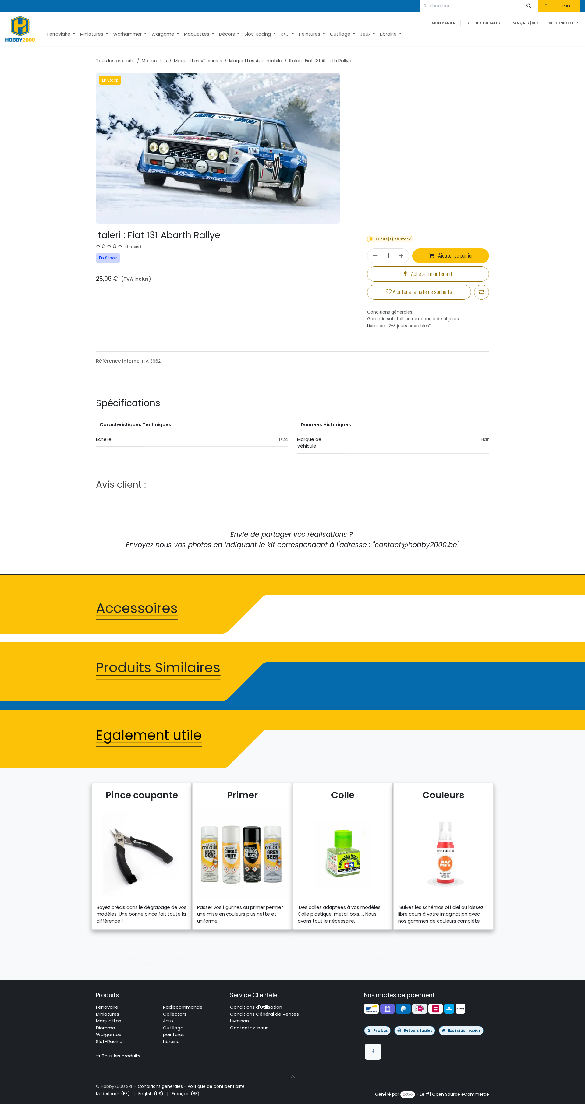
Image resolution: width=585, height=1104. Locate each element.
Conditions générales (160, 1086)
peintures (174, 1034)
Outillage (173, 1028)
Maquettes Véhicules (198, 60)
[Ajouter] (402, 256)
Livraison (376, 326)
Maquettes (154, 60)
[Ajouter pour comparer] (481, 292)
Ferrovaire (107, 1007)
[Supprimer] (374, 256)
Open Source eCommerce (460, 1094)
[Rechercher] (529, 6)
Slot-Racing (109, 1041)
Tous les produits (120, 1056)
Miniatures (107, 1014)
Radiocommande (183, 1007)
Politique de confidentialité (216, 1086)
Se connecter (563, 23)
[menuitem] (61, 34)
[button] (292, 1077)
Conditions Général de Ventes (264, 1014)
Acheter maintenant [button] (431, 274)
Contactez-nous (559, 6)
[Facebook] (373, 1052)
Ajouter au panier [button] (455, 255)
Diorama (105, 1028)
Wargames (108, 1034)
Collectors (174, 1014)
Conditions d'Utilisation (256, 1007)
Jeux (168, 1021)
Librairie (171, 1041)
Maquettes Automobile (255, 60)
